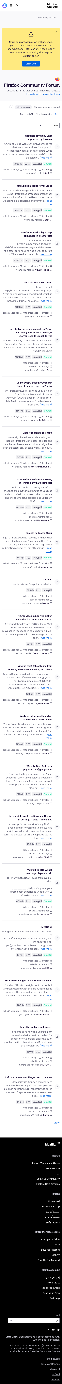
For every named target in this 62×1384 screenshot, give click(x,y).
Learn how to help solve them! (43, 94)
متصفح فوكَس (53, 1222)
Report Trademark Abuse (46, 1163)
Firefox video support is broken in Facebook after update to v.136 (33, 618)
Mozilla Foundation (49, 1339)
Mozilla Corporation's (23, 1337)
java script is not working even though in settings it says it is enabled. (30, 818)
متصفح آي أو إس (52, 1217)
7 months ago (25, 1065)
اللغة (58, 1315)
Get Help (55, 1298)
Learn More (31, 64)
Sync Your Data (51, 1293)
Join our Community (48, 1178)
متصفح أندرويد (53, 1211)
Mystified (46, 927)
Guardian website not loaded (36, 1027)
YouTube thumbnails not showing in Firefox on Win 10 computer (33, 481)
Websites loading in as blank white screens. (28, 980)
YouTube (53, 1330)
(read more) (46, 157)
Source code (53, 1168)
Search (17, 5)
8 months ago (28, 603)
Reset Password (51, 1287)
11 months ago (22, 520)
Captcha (47, 579)
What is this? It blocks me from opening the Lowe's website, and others (30, 668)
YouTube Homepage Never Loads (34, 185)
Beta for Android (50, 1249)
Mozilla (52, 1144)
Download (54, 1201)
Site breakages (30, 169)
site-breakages (23, 107)
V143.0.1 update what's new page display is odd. (38, 871)
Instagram (48, 1330)
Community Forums (46, 17)
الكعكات (56, 1374)
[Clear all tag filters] (11, 107)
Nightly (55, 1255)
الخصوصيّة (55, 1369)
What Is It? (53, 1282)
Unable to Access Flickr (39, 533)
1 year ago (31, 173)
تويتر (57, 1173)
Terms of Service (50, 1364)
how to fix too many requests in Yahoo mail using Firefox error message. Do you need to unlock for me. (31, 332)
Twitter (58, 1330)
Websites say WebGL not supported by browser (38, 137)
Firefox (45, 169)
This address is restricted (38, 282)
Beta (57, 1244)
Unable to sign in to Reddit (37, 432)
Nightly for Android (49, 1260)
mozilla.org (53, 1358)
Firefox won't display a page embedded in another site (36, 234)
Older (56, 1122)
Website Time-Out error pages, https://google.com (37, 768)
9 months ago (31, 370)
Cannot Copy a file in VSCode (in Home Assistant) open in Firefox (34, 384)
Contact (55, 1379)
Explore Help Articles (48, 1184)
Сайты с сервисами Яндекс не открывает (28, 1077)
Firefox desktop (51, 1206)
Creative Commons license (45, 1351)
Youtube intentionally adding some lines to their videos (36, 718)
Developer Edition (50, 1239)
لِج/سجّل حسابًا (52, 1277)
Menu (11, 5)
